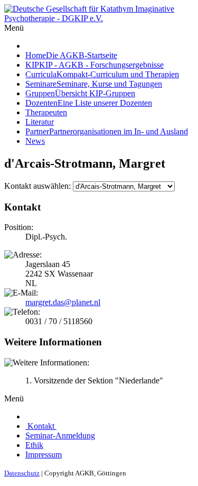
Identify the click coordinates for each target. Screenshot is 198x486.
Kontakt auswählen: (37, 185)
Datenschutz (22, 473)
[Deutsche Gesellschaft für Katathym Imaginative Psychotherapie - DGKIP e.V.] (99, 18)
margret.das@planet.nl (62, 302)
